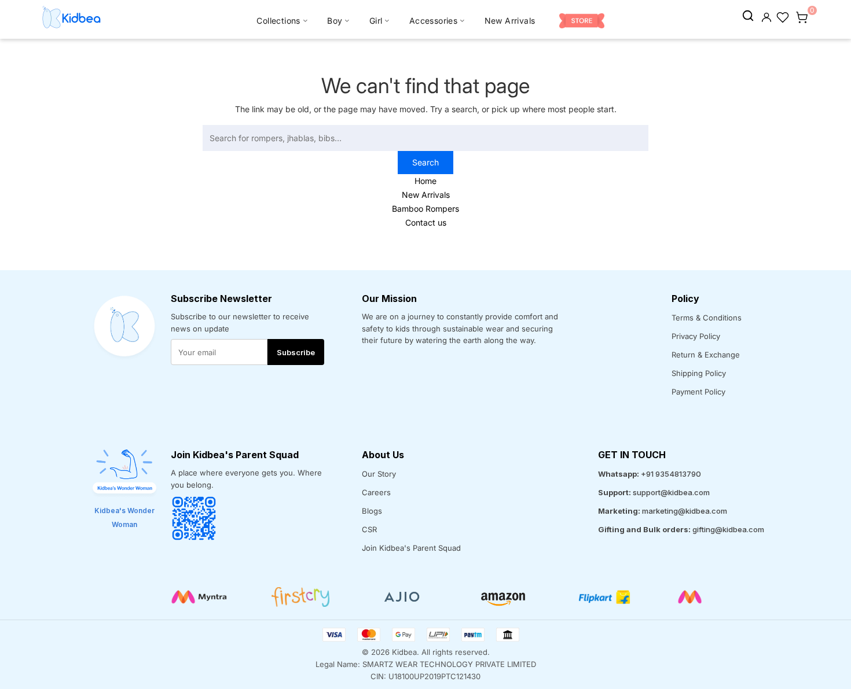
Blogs (372, 510)
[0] (801, 16)
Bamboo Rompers (425, 208)
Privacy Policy (696, 336)
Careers (376, 492)
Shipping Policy (699, 373)
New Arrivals (510, 20)
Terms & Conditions (707, 317)
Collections (278, 20)
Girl (376, 20)
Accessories (433, 20)
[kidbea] (748, 16)
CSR (369, 529)
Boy (334, 20)
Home (425, 181)
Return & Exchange (706, 354)
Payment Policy (698, 391)
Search (425, 162)
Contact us (425, 222)
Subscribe (296, 352)
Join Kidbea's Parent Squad (411, 547)
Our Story (379, 473)
